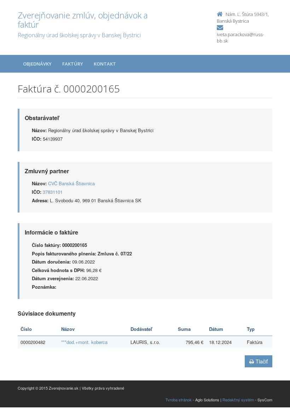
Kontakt (105, 64)
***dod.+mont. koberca (84, 342)
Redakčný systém (238, 399)
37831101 (53, 191)
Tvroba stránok (179, 399)
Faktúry (72, 64)
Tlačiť (262, 361)
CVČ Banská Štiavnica (71, 183)
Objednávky (37, 64)
